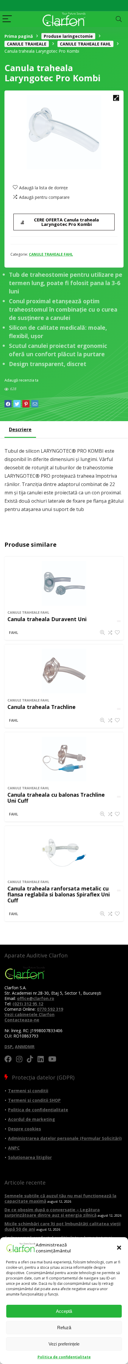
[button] (119, 1248)
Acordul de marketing (31, 1119)
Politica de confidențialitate (64, 1357)
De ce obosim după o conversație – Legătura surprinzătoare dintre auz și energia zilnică (52, 1212)
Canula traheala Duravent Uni (47, 619)
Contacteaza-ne (21, 1020)
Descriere (20, 429)
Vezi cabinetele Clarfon (29, 1014)
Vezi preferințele (64, 1343)
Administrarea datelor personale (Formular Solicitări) (65, 1138)
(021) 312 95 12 (28, 1004)
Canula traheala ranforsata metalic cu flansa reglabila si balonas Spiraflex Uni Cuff (58, 894)
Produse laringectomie (68, 36)
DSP (8, 1046)
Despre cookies (24, 1129)
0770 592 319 (50, 1009)
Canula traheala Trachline (41, 706)
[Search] (119, 19)
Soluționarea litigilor (30, 1157)
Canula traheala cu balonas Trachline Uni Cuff (56, 797)
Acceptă (64, 1311)
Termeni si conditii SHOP (34, 1100)
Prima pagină (18, 36)
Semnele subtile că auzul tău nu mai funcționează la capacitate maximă (60, 1198)
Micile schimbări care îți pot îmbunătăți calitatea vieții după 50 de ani (62, 1226)
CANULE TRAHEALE (26, 44)
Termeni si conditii (28, 1090)
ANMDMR (25, 1046)
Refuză (64, 1327)
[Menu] (7, 19)
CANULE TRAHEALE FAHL (85, 44)
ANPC (14, 1148)
